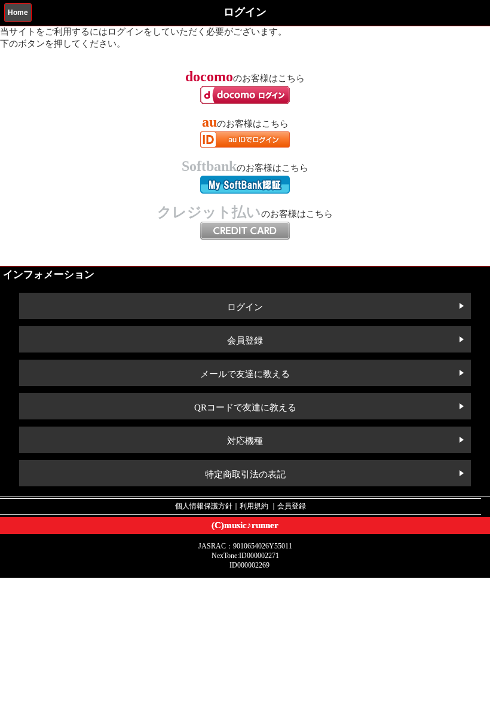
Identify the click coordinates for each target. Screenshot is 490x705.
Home (18, 12)
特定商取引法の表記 (245, 474)
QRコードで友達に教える (245, 407)
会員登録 (245, 340)
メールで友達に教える (245, 374)
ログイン (245, 307)
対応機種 (245, 441)
